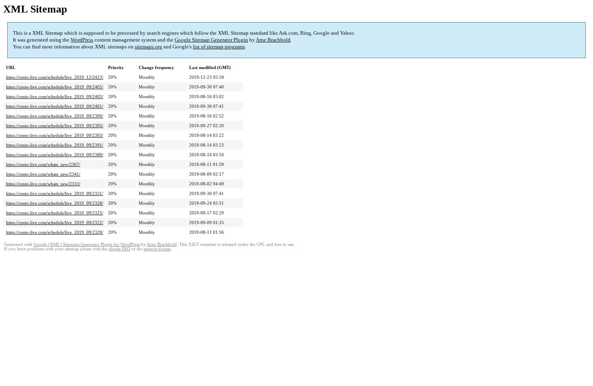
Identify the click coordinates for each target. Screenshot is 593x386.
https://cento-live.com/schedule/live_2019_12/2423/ (54, 77)
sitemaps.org (148, 47)
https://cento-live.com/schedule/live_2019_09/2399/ (54, 115)
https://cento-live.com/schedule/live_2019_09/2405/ (54, 86)
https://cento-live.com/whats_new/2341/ (43, 174)
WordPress (82, 40)
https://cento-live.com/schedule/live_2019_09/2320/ (54, 232)
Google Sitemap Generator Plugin (211, 40)
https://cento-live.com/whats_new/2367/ (43, 164)
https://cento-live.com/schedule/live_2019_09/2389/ (54, 154)
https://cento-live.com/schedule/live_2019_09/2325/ (54, 212)
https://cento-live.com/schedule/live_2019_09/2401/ (54, 106)
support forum (157, 249)
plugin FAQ (119, 249)
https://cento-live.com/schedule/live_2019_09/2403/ (54, 96)
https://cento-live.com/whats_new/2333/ (43, 183)
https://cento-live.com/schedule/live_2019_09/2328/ (54, 203)
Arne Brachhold (273, 40)
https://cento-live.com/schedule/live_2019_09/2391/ (54, 145)
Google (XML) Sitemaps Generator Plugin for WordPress (86, 244)
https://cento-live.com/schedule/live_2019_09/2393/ (54, 135)
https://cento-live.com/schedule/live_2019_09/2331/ (54, 193)
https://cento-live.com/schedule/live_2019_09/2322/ (54, 222)
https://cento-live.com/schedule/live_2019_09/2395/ (54, 125)
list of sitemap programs (219, 47)
